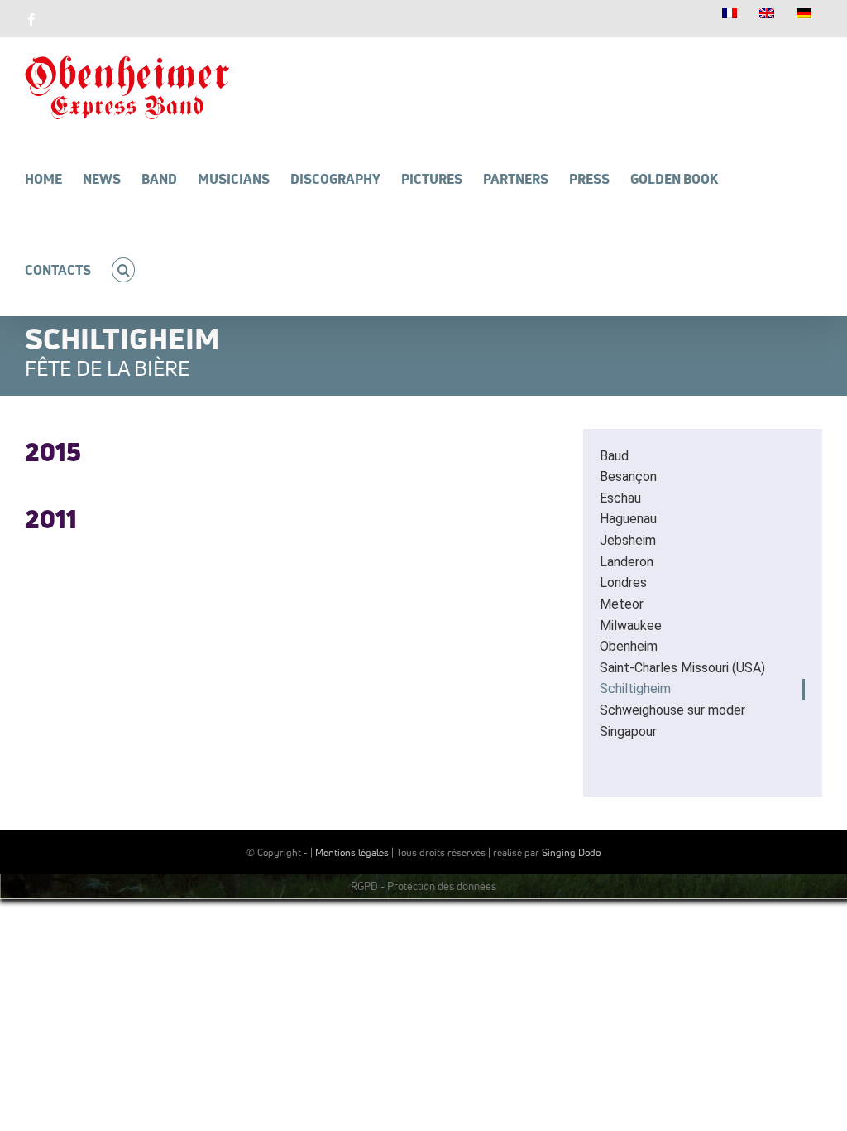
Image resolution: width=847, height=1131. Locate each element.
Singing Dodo (571, 852)
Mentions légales (352, 852)
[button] (123, 269)
